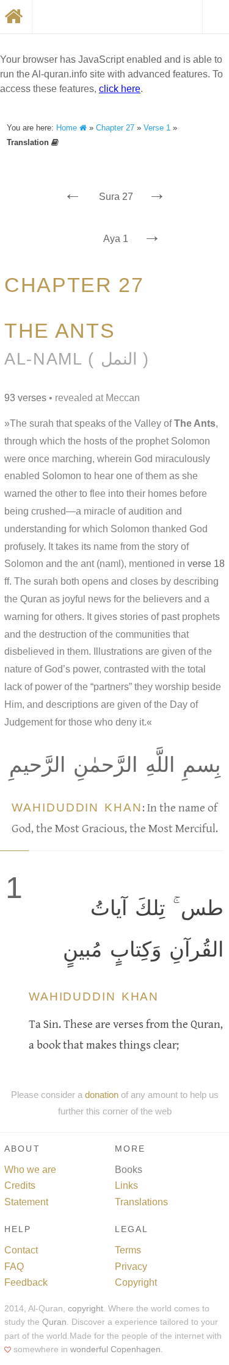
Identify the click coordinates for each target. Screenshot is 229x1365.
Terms (128, 1250)
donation (101, 1094)
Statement (26, 1202)
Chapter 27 (115, 127)
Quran (54, 1322)
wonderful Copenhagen (115, 1349)
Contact (21, 1250)
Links (126, 1185)
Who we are (30, 1169)
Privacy (131, 1266)
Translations (141, 1202)
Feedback (26, 1282)
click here (119, 89)
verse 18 (206, 563)
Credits (19, 1185)
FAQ (14, 1266)
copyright (85, 1308)
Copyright (136, 1282)
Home (67, 127)
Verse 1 (157, 127)
